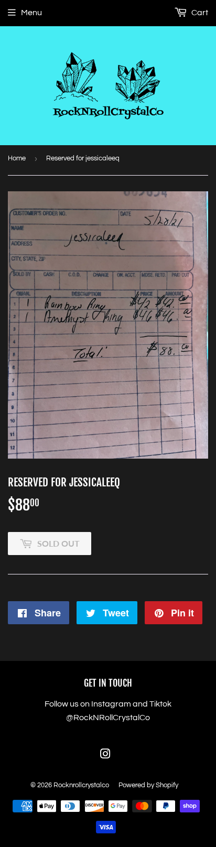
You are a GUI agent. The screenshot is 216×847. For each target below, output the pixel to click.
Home (17, 158)
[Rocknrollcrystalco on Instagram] (105, 755)
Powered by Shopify (148, 785)
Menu (31, 12)
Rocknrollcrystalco (81, 785)
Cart (199, 12)
